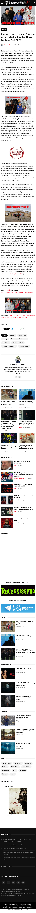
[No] (34, 907)
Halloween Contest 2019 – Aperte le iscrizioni (23, 485)
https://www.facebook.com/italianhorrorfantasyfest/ (17, 292)
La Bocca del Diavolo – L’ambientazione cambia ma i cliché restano (25, 684)
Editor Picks (28, 763)
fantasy (5, 339)
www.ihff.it (7, 290)
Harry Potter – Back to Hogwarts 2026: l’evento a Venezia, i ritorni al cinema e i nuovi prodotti (8, 425)
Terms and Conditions (14, 909)
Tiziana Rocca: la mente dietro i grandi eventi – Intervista (23, 717)
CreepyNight (18, 763)
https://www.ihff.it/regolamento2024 (12, 274)
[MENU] (2, 3)
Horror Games (26, 766)
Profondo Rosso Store (9, 346)
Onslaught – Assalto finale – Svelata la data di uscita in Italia (26, 423)
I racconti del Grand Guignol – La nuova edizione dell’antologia (26, 446)
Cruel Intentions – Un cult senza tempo (24, 669)
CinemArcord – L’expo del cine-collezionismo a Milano (23, 508)
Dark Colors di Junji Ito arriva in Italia (12, 845)
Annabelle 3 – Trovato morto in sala (24, 519)
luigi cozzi (5, 342)
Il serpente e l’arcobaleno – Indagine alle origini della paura (24, 698)
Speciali (22, 478)
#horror (12, 335)
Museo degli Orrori (18, 342)
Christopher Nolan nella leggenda (22, 462)
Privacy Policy (24, 909)
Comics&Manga (6, 763)
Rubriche (4, 774)
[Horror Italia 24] (17, 5)
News (4, 29)
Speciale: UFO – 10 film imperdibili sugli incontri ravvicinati (24, 745)
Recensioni (17, 478)
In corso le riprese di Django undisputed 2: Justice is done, (8, 403)
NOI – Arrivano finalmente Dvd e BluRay (24, 496)
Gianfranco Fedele (8, 45)
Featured (4, 766)
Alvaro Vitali (22, 335)
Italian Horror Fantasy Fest (18, 339)
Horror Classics (15, 766)
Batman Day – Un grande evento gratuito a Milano (9, 446)
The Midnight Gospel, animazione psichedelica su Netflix (23, 474)
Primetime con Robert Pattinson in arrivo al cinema (26, 403)
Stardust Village (24, 346)
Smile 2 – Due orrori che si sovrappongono (14, 848)
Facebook (5, 866)
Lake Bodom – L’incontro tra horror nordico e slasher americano (25, 731)
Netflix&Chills (6, 770)
